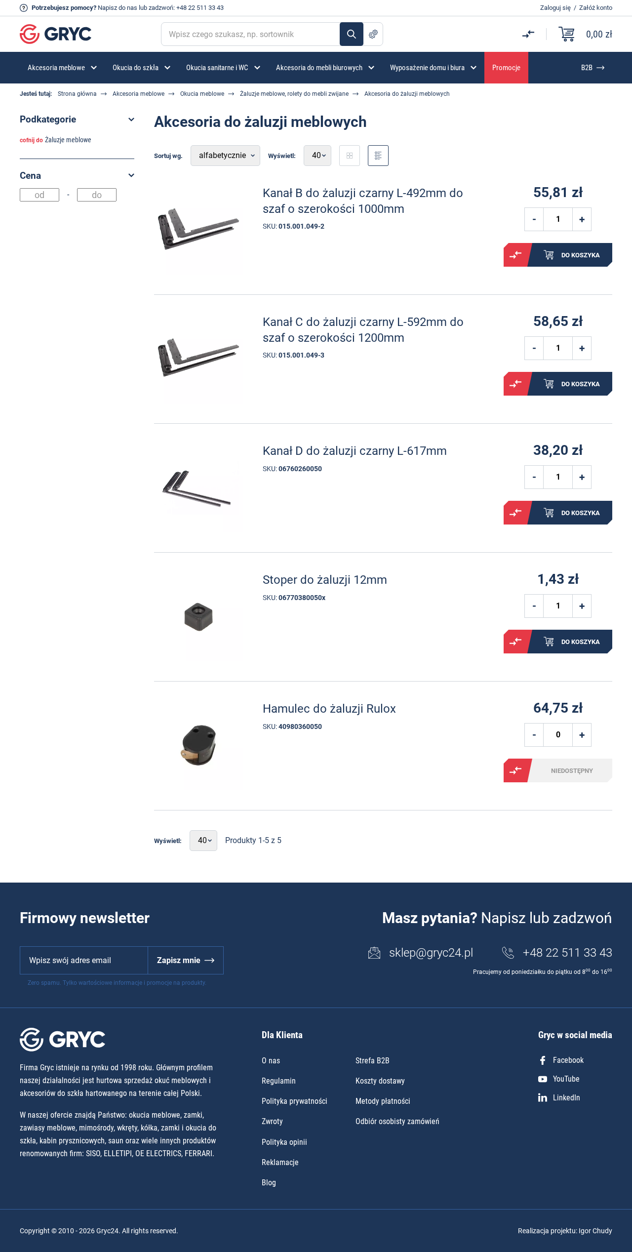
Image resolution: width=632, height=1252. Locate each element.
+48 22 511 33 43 (200, 7)
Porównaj (515, 255)
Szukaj (351, 34)
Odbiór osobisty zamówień (397, 1121)
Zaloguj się (555, 7)
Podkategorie (48, 119)
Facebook (568, 1060)
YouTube (566, 1079)
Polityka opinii (284, 1142)
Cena (30, 175)
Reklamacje (280, 1162)
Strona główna (77, 93)
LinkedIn (566, 1097)
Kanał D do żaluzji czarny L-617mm (355, 451)
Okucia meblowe (202, 93)
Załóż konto (595, 7)
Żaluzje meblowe (68, 140)
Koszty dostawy (380, 1081)
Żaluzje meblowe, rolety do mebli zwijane (294, 93)
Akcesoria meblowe (138, 93)
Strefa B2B (373, 1060)
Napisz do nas (117, 7)
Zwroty (272, 1121)
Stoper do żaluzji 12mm (325, 580)
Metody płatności (383, 1101)
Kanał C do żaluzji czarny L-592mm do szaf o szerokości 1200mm (363, 329)
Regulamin (279, 1081)
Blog (269, 1182)
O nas (271, 1060)
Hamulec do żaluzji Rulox (329, 709)
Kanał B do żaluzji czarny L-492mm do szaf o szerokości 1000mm (363, 200)
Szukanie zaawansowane (373, 34)
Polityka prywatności (294, 1101)
